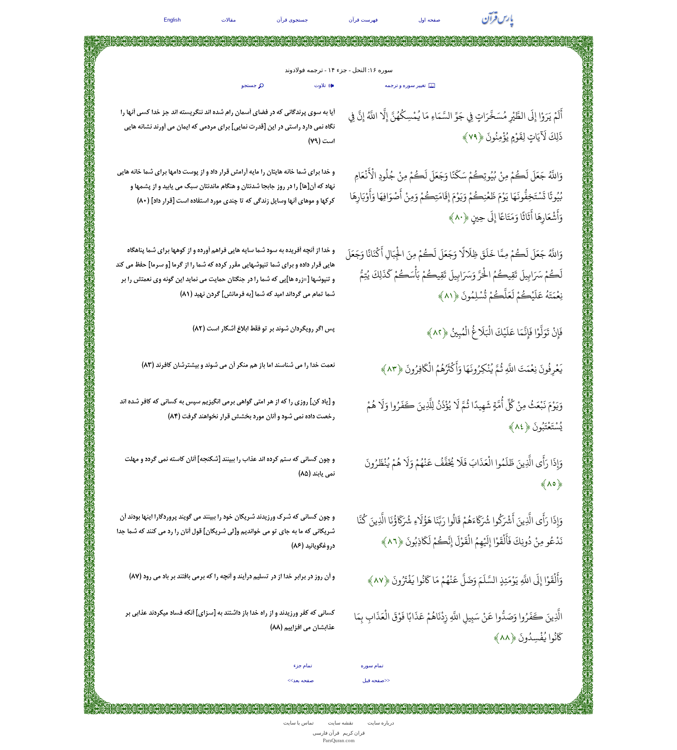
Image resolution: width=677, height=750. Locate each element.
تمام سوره (372, 665)
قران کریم (354, 733)
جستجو (249, 85)
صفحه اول (429, 20)
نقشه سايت (340, 723)
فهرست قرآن (363, 20)
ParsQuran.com (339, 740)
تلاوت (320, 85)
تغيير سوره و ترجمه (406, 85)
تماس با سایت (298, 723)
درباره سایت (380, 723)
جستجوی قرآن (292, 20)
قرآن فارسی (326, 733)
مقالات (228, 20)
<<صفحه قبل (376, 680)
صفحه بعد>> (301, 680)
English (172, 20)
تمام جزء (302, 665)
